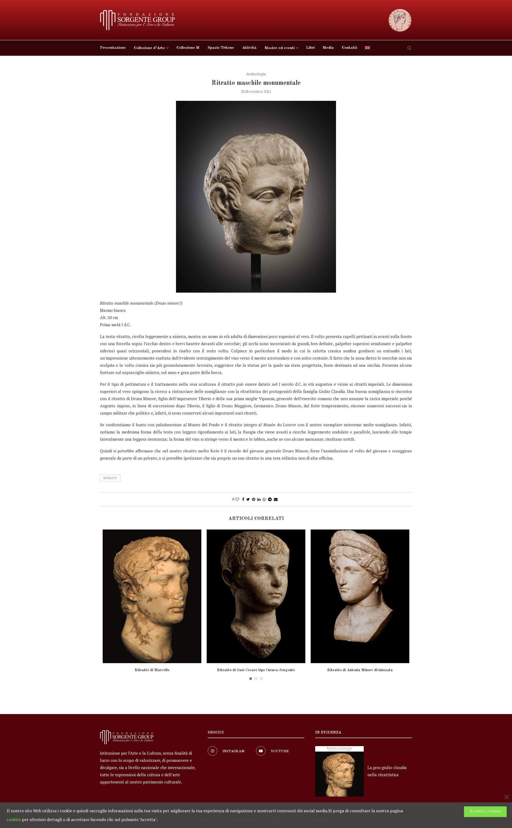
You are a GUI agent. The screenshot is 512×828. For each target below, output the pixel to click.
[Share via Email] (276, 499)
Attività (249, 48)
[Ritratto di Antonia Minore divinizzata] (360, 596)
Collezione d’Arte (149, 48)
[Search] (409, 48)
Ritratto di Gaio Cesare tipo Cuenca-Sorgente (256, 670)
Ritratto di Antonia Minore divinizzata (360, 670)
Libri (310, 48)
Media (328, 48)
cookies (14, 819)
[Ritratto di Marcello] (152, 596)
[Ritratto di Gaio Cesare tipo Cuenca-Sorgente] (256, 596)
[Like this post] (237, 499)
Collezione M (188, 48)
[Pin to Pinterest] (253, 499)
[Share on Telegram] (270, 499)
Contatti (349, 48)
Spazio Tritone (220, 48)
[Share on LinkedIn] (259, 499)
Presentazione (113, 48)
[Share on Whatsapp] (264, 499)
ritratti (110, 478)
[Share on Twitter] (248, 499)
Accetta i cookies (485, 811)
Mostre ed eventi (280, 48)
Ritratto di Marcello (152, 670)
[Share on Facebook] (243, 499)
